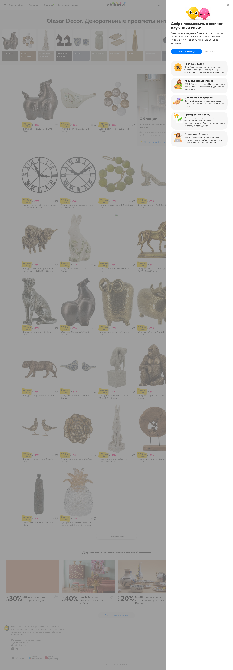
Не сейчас (211, 51)
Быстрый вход (186, 51)
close (227, 5)
